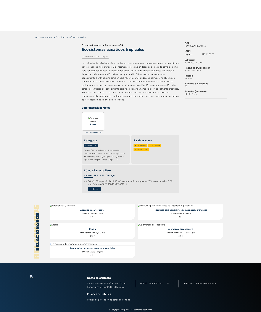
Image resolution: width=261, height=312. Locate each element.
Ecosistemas (154, 145)
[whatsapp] (66, 295)
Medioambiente (141, 149)
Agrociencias (90, 145)
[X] (47, 55)
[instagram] (55, 295)
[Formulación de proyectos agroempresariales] (73, 244)
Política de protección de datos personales (108, 300)
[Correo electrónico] (67, 55)
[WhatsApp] (57, 55)
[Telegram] (62, 55)
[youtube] (60, 295)
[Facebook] (42, 55)
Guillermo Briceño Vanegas (95, 56)
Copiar (95, 189)
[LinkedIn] (52, 55)
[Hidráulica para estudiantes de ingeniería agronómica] (165, 205)
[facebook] (44, 295)
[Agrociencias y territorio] (62, 205)
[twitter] (49, 295)
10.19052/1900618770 (195, 46)
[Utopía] (53, 225)
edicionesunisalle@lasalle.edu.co (200, 283)
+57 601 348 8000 (149, 283)
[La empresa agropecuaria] (151, 225)
